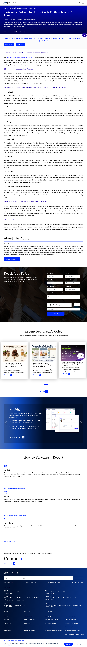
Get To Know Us (28, 616)
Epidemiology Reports (70, 627)
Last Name (68, 273)
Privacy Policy (7, 623)
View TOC (20, 44)
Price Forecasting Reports (51, 619)
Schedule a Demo (15, 437)
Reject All (78, 644)
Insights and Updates (29, 630)
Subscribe (78, 578)
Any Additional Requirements (55, 293)
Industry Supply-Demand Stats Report (74, 634)
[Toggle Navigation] (82, 3)
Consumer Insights (77, 582)
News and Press (28, 627)
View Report (9, 44)
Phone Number (51, 280)
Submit (56, 313)
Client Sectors (27, 623)
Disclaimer (6, 619)
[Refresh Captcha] (77, 304)
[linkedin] (12, 641)
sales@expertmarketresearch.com (15, 515)
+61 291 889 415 (9, 541)
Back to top (4, 640)
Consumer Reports (49, 627)
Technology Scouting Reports (72, 630)
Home (6, 19)
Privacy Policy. (8, 645)
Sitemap (6, 616)
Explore (6, 375)
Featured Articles (15, 19)
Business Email (69, 280)
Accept (68, 644)
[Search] (79, 3)
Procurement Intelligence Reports (53, 630)
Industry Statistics (30, 582)
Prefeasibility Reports (50, 623)
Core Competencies (29, 619)
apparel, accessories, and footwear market (21, 58)
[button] (51, 384)
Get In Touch (8, 563)
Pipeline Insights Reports (71, 623)
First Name (50, 273)
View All (42, 391)
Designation (69, 286)
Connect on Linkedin (11, 259)
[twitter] (19, 641)
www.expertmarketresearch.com (14, 488)
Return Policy (7, 630)
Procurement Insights (53, 582)
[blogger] (23, 641)
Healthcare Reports (70, 616)
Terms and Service (8, 627)
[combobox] (49, 283)
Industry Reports (49, 616)
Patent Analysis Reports (71, 619)
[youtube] (16, 641)
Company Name (52, 286)
